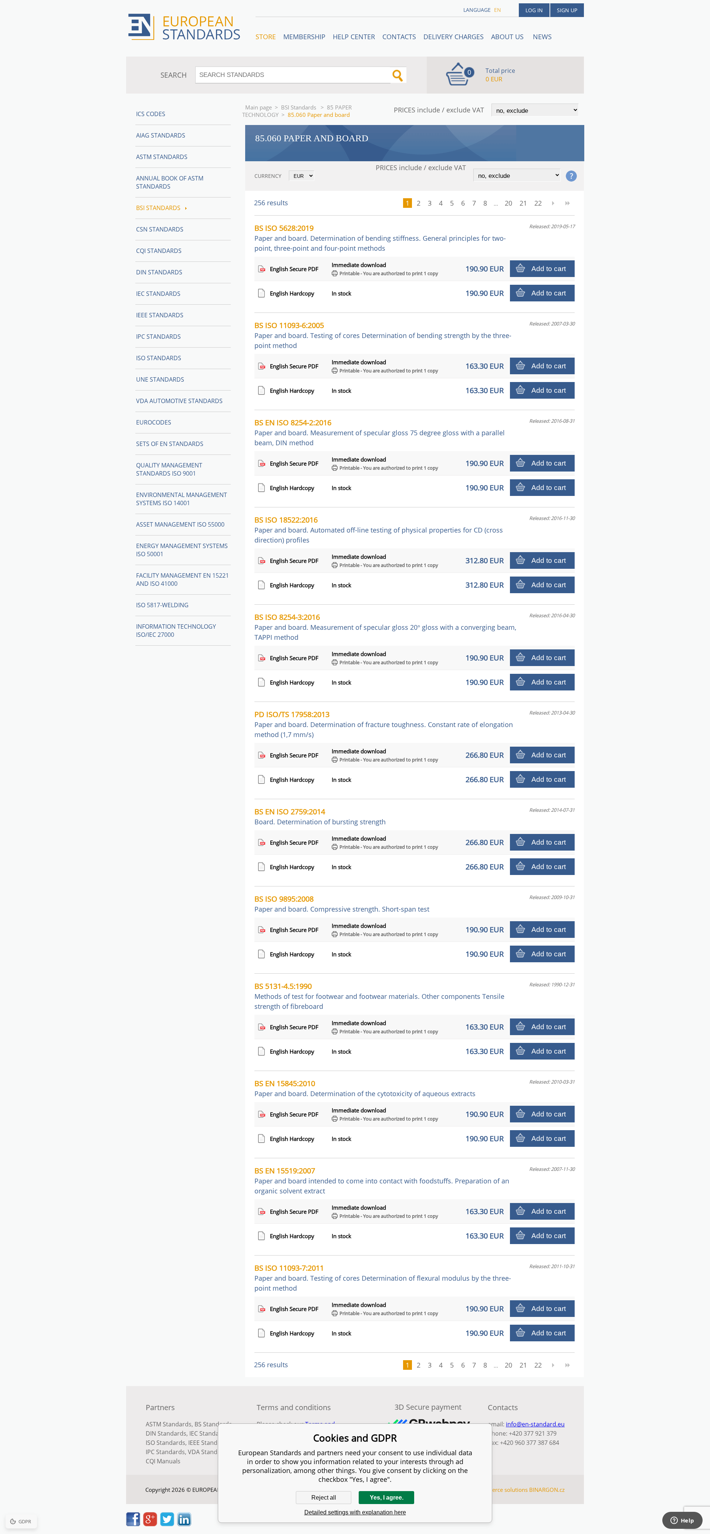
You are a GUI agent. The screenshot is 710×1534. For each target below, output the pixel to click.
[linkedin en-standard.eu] (184, 1524)
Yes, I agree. (386, 1497)
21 (523, 203)
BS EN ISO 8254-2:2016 (379, 432)
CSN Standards (159, 229)
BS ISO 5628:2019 (380, 238)
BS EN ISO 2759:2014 (320, 816)
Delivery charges (453, 36)
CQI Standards (159, 251)
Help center (354, 36)
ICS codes (150, 114)
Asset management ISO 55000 (180, 524)
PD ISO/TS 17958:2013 (383, 724)
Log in (534, 10)
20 (508, 203)
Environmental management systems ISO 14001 (181, 499)
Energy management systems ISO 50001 (182, 550)
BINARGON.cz (547, 1489)
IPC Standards (158, 336)
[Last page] (567, 203)
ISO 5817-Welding (162, 605)
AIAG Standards (160, 135)
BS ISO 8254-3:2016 (385, 627)
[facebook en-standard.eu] (133, 1524)
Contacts (399, 36)
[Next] (553, 203)
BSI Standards (299, 107)
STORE (266, 36)
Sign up (567, 10)
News (542, 36)
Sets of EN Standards (169, 444)
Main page (258, 107)
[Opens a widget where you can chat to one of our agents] (682, 1521)
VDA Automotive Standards (179, 401)
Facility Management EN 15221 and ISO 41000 (182, 579)
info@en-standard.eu (535, 1424)
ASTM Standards (161, 157)
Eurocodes (153, 422)
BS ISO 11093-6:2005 (382, 335)
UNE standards (160, 379)
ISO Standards (158, 358)
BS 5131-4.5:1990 (379, 996)
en (497, 9)
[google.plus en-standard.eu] (150, 1524)
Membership (304, 36)
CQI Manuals (163, 1461)
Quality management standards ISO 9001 (169, 469)
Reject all (323, 1497)
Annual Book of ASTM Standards (169, 182)
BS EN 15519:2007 (381, 1180)
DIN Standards (159, 272)
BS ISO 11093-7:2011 (382, 1278)
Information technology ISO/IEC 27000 (176, 630)
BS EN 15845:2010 (365, 1088)
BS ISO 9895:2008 (341, 903)
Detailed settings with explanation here (355, 1512)
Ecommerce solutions (500, 1489)
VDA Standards (209, 1452)
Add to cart (548, 269)
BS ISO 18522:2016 (378, 529)
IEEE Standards (159, 315)
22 (538, 203)
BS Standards (213, 1424)
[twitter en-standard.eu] (167, 1524)
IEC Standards (158, 294)
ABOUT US (508, 36)
